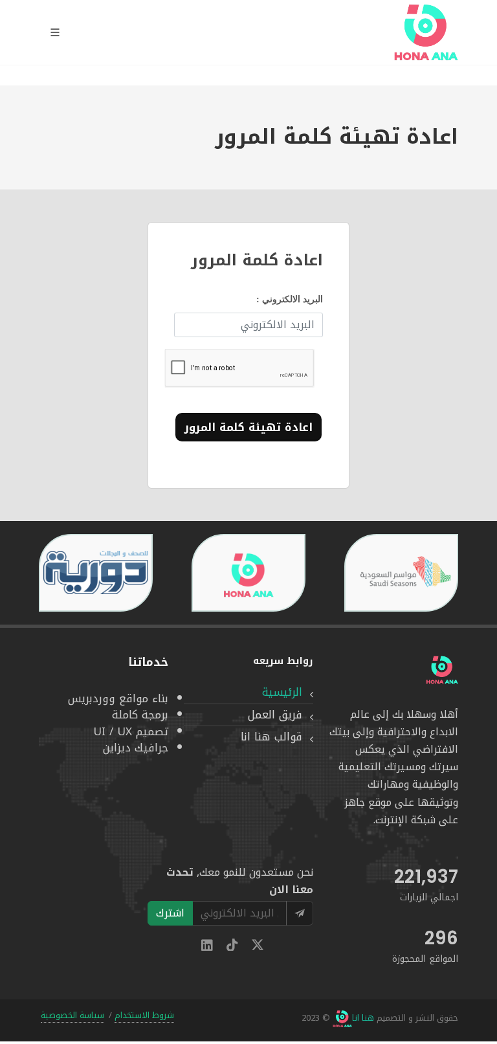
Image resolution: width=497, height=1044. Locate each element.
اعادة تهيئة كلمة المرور (248, 427)
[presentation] (469, 572)
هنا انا (363, 1018)
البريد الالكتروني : (289, 299)
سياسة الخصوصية (72, 1016)
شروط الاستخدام (144, 1016)
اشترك (170, 913)
